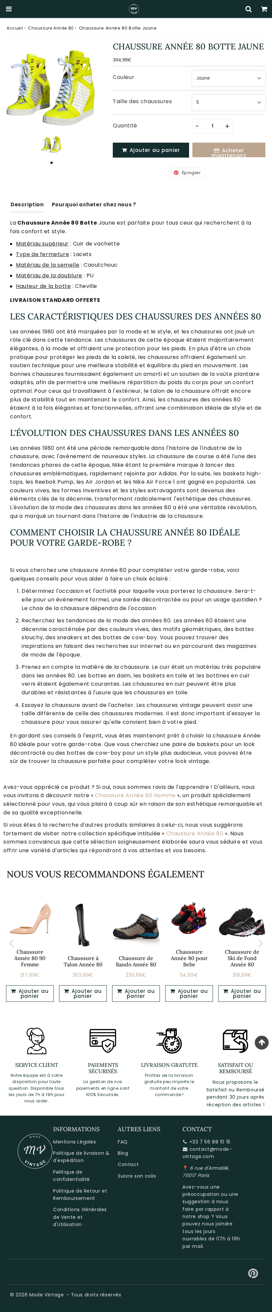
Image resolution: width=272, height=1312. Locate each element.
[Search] (248, 9)
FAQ (123, 1142)
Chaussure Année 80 (51, 28)
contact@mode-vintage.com (207, 1153)
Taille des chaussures (142, 101)
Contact (128, 1164)
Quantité (125, 125)
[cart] (264, 9)
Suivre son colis (137, 1176)
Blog (123, 1153)
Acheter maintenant (229, 152)
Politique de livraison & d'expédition (81, 1157)
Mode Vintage (46, 1294)
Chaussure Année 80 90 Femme (29, 958)
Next (261, 943)
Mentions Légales (74, 1142)
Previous (11, 943)
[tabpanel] (51, 144)
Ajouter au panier (33, 994)
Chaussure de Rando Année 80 (136, 961)
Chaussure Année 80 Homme (135, 795)
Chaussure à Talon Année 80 (83, 961)
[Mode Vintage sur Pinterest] (253, 1276)
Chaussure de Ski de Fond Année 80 (242, 958)
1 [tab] (51, 162)
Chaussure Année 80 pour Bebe (189, 958)
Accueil (15, 28)
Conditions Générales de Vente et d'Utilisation (80, 1217)
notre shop (196, 1216)
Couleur (123, 77)
